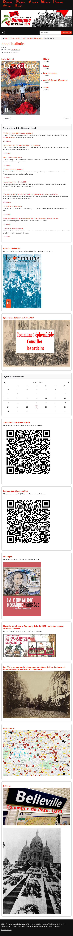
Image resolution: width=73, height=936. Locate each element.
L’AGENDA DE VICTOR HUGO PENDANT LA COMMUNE (22, 145)
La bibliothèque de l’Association (13, 228)
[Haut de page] (70, 933)
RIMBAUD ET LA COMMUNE (12, 157)
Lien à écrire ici (7, 59)
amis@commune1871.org (9, 926)
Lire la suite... (7, 141)
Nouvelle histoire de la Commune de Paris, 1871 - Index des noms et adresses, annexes (30, 218)
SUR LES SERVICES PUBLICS (13, 170)
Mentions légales (6, 930)
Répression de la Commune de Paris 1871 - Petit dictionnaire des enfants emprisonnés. (30, 194)
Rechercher (67, 32)
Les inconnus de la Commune (12, 206)
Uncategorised (15, 50)
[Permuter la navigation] (3, 32)
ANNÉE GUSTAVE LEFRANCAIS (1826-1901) (18, 133)
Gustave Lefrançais (9, 137)
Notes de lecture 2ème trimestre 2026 (15, 182)
